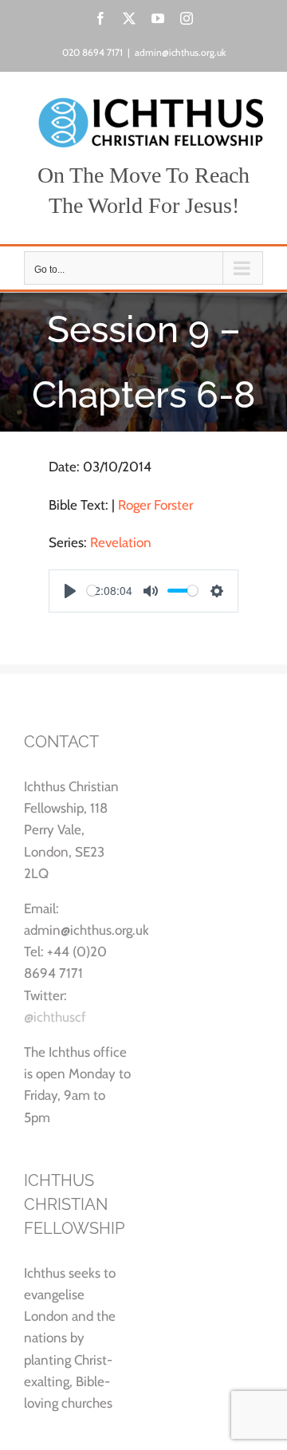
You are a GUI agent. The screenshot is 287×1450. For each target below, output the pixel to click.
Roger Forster (155, 505)
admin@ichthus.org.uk (180, 52)
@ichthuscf (55, 1017)
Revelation (120, 542)
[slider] (92, 590)
